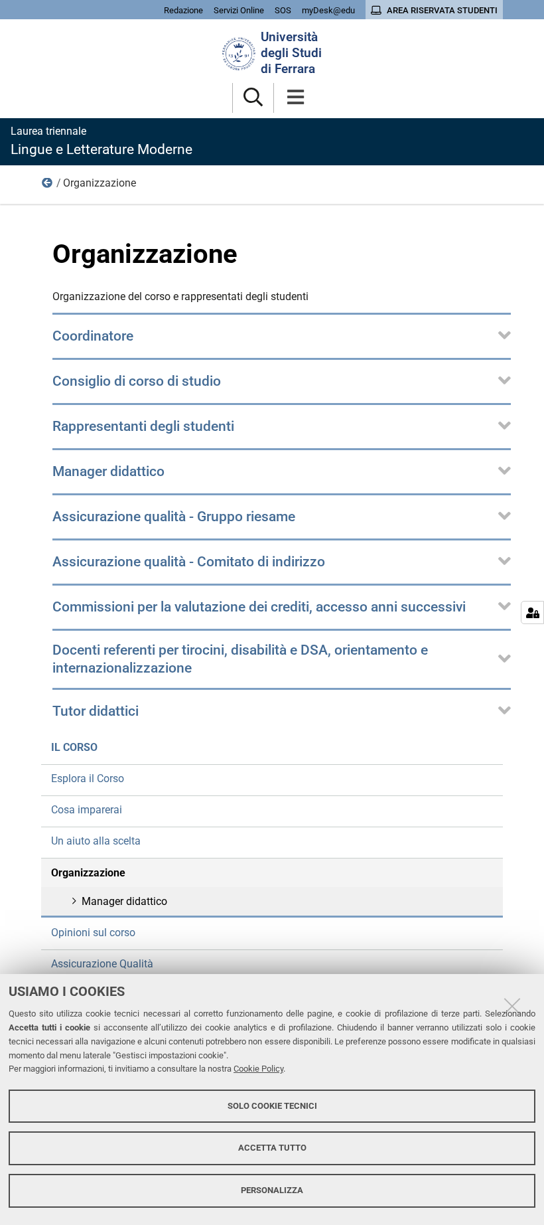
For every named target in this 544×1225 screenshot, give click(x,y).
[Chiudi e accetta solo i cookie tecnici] (512, 1006)
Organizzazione (88, 872)
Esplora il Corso (87, 778)
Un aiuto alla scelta (96, 841)
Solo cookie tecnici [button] (272, 1106)
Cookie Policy (258, 1069)
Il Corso (47, 186)
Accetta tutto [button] (272, 1148)
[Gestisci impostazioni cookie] (532, 612)
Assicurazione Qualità (102, 963)
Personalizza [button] (272, 1190)
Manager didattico (124, 901)
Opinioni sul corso (93, 932)
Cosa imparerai (86, 809)
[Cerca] (253, 98)
